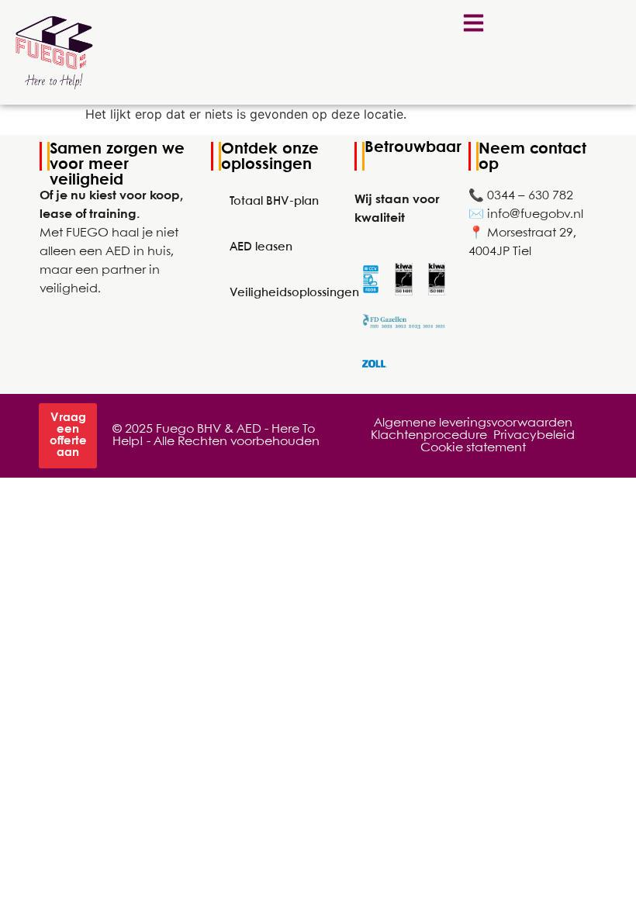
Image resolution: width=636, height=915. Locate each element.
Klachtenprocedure (429, 435)
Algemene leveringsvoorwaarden (473, 423)
